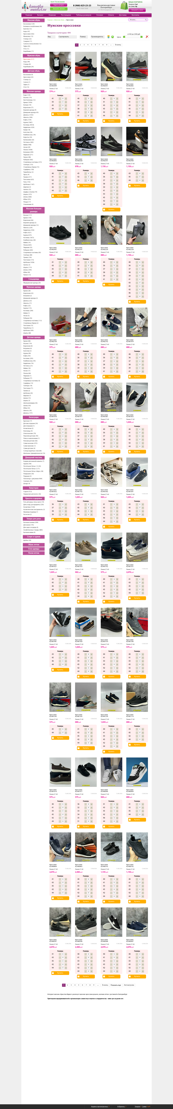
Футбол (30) (27, 540)
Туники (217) (27, 177)
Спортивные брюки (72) (31, 167)
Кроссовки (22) (28, 77)
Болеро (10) (27, 105)
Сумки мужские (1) (29, 446)
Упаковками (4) (28, 204)
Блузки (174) (27, 97)
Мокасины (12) (28, 36)
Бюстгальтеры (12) (29, 100)
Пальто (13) (27, 275)
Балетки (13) (27, 29)
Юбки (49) (26, 272)
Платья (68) (27, 373)
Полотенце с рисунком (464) (32, 478)
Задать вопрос (58, 5)
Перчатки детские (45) (30, 436)
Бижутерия (33, 488)
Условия (99, 15)
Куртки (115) (27, 308)
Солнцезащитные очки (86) (32, 451)
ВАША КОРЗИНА (135, 2)
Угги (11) (26, 49)
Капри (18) (26, 130)
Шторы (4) (26, 483)
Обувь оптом (33, 545)
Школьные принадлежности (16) (34, 453)
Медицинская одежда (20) (32, 283)
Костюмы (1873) (28, 237)
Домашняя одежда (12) (31, 225)
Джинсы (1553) (28, 115)
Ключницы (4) (28, 431)
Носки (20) (26, 147)
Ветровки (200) (28, 152)
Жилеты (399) (27, 117)
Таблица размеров (83, 15)
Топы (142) (26, 182)
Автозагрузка (129, 985)
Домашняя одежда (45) (31, 112)
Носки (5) (26, 316)
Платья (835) (27, 245)
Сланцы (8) (27, 64)
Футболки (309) (28, 330)
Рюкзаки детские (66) (30, 441)
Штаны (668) (27, 197)
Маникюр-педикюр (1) (30, 512)
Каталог (40, 15)
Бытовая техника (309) (30, 522)
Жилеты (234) (27, 227)
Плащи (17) (27, 202)
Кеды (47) (26, 31)
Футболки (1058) (28, 262)
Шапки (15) (27, 398)
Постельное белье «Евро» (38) (33, 471)
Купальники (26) (28, 140)
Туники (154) (27, 257)
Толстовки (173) (28, 260)
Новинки (52, 15)
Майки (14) (27, 242)
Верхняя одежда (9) (29, 110)
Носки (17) (26, 371)
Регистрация (60, 1)
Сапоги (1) (26, 82)
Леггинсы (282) (28, 142)
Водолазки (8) (28, 346)
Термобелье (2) (28, 172)
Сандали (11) (27, 41)
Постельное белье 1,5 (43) (32, 466)
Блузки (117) (27, 215)
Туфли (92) (26, 46)
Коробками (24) (28, 67)
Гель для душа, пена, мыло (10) (33, 502)
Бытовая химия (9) (29, 532)
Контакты (135, 15)
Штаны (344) (27, 270)
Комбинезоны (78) (29, 135)
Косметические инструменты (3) (34, 509)
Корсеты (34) (27, 137)
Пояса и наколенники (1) (31, 438)
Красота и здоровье (33, 498)
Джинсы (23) (27, 301)
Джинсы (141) (28, 413)
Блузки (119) (27, 343)
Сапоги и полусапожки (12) (32, 44)
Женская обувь (33, 20)
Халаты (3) (26, 265)
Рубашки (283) (28, 250)
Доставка (123, 15)
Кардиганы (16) (28, 363)
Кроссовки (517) (28, 59)
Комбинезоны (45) (29, 361)
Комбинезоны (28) (29, 240)
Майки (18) (27, 368)
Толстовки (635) (28, 179)
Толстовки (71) (28, 388)
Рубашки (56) (27, 318)
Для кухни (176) (28, 525)
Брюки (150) (27, 218)
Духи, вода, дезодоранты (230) (33, 504)
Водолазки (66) (28, 220)
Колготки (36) (27, 132)
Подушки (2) (27, 476)
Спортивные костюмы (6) (31, 381)
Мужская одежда (34, 287)
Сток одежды (33, 549)
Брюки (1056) (27, 102)
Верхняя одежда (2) (29, 223)
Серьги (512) (27, 491)
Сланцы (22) (27, 39)
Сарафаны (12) (28, 383)
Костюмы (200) (28, 310)
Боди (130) (26, 95)
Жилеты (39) (27, 410)
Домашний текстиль (33, 458)
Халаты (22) (27, 189)
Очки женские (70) (29, 433)
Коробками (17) (28, 51)
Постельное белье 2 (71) (31, 468)
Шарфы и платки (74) (30, 192)
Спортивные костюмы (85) (32, 252)
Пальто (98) (27, 157)
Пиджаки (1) (27, 376)
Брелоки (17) (27, 421)
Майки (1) (26, 313)
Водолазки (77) (28, 107)
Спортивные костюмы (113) (32, 320)
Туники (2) (26, 391)
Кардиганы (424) (28, 127)
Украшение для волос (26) (32, 494)
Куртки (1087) (27, 122)
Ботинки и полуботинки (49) (32, 26)
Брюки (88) (27, 341)
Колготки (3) (27, 351)
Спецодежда (33, 279)
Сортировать (64, 37)
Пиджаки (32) (27, 247)
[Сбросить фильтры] (147, 36)
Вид (49, 37)
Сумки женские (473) (30, 443)
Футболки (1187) (28, 184)
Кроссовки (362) (28, 34)
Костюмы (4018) (28, 125)
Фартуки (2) (27, 187)
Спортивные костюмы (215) (32, 162)
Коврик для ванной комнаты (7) (33, 461)
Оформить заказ (137, 10)
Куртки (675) (27, 235)
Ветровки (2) (27, 296)
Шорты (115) (27, 267)
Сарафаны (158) (28, 169)
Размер (83, 37)
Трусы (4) (26, 174)
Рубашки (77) (27, 378)
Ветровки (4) (27, 348)
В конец (118, 45)
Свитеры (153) (28, 164)
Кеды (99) (26, 62)
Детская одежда (33, 337)
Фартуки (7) (27, 395)
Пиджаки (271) (28, 155)
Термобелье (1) (28, 328)
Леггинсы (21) (28, 366)
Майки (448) (27, 145)
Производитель (97, 37)
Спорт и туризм (33, 537)
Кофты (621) (27, 232)
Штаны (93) (27, 405)
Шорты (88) (27, 333)
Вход (52, 1)
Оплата (111, 15)
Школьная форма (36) (30, 403)
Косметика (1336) (29, 507)
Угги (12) (26, 87)
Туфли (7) (26, 84)
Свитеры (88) (27, 255)
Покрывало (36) (28, 474)
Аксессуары (34, 417)
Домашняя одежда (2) (30, 298)
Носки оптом (33, 553)
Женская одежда (34, 91)
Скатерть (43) (27, 481)
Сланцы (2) (27, 79)
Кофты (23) (27, 306)
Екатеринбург (106, 7)
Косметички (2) (28, 428)
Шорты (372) (27, 194)
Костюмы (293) (28, 358)
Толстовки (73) (28, 325)
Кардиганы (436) (28, 230)
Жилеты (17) (27, 303)
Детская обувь (34, 71)
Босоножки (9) (28, 74)
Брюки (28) (27, 291)
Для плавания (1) (29, 426)
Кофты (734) (27, 120)
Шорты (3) (26, 400)
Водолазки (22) (28, 293)
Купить (60, 114)
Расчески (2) (27, 514)
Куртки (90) (27, 353)
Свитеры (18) (27, 385)
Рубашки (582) (28, 159)
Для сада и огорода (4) (30, 527)
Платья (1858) (27, 150)
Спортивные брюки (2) (30, 323)
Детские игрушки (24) (30, 423)
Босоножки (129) (29, 24)
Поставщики (66, 15)
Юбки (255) (27, 199)
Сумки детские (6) (29, 448)
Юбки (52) (26, 408)
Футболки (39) (28, 393)
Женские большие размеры (33, 210)
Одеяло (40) (27, 464)
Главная (29, 15)
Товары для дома (34, 519)
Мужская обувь (33, 56)
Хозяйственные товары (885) (33, 530)
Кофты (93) (27, 356)
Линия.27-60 (53, 88)
